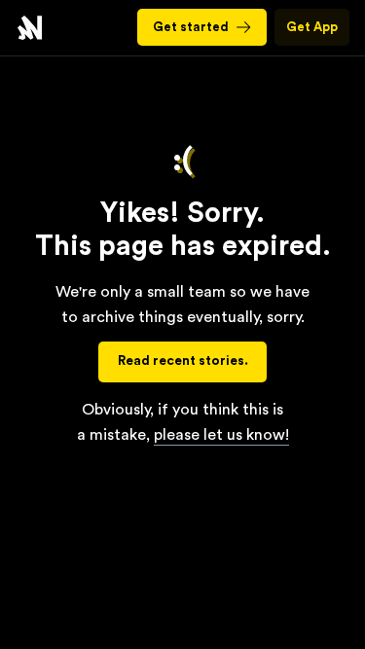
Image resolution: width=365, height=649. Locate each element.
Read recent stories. (183, 361)
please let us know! (221, 435)
